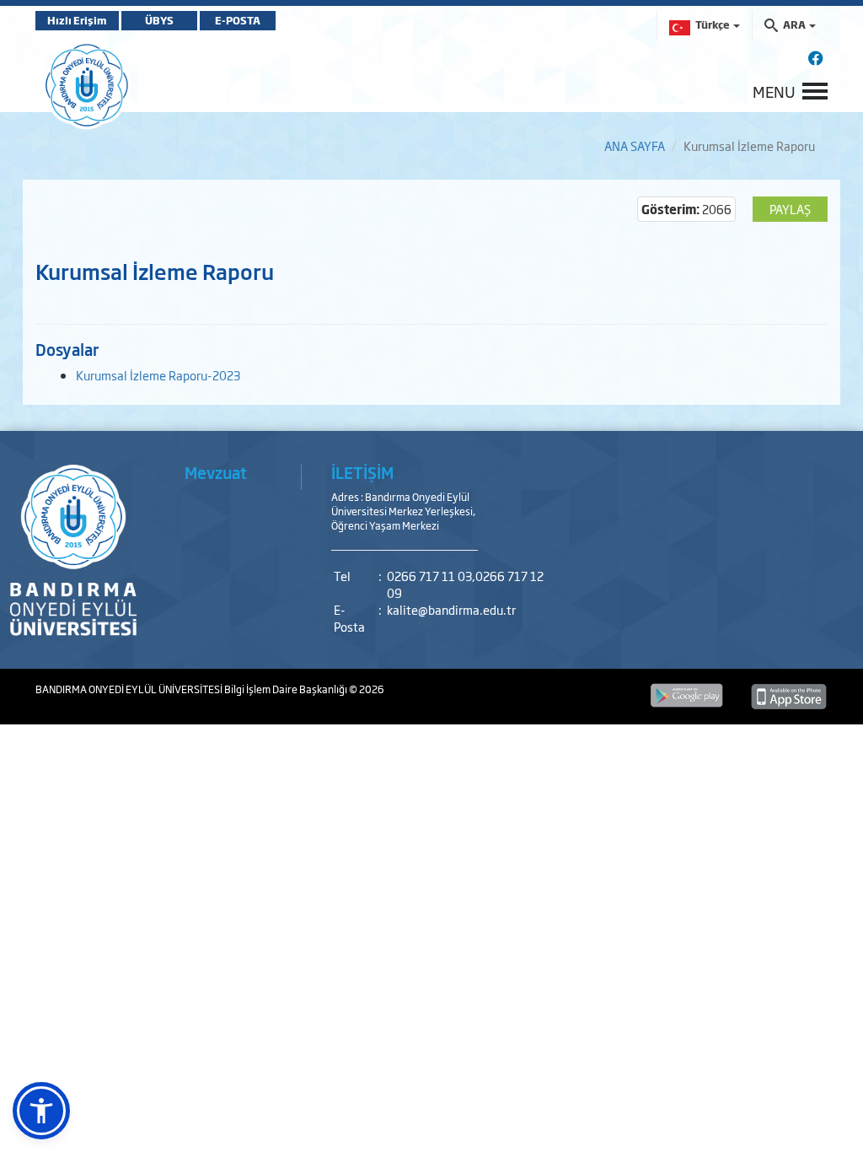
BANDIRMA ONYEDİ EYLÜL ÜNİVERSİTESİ (129, 689)
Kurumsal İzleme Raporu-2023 (158, 375)
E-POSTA (237, 20)
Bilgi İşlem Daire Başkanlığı (286, 689)
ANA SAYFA (634, 145)
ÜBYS (159, 20)
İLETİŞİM (362, 472)
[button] (41, 1110)
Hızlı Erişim (77, 20)
